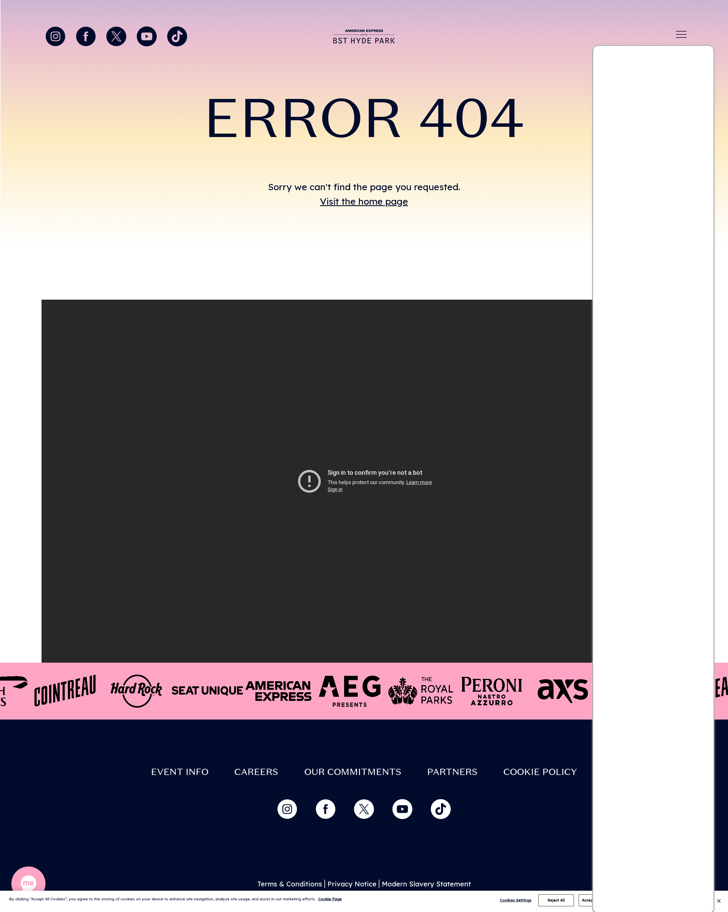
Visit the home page (364, 201)
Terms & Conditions (289, 884)
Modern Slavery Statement (426, 884)
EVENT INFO (179, 772)
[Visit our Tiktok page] (177, 35)
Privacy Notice (352, 884)
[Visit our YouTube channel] (148, 35)
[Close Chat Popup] (709, 51)
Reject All (555, 900)
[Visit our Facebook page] (87, 35)
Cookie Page (330, 899)
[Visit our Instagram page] (57, 35)
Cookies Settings (515, 900)
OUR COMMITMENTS (352, 772)
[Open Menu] (681, 34)
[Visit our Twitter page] (117, 35)
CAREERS (256, 772)
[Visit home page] (364, 36)
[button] (28, 884)
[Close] (719, 901)
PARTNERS (452, 772)
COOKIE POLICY (540, 772)
